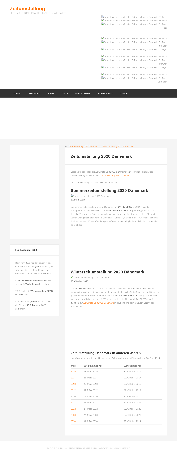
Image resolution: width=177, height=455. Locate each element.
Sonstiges (124, 93)
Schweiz (51, 93)
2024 (73, 421)
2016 (73, 371)
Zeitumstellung (27, 8)
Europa (65, 93)
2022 (73, 409)
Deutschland (34, 93)
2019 (73, 390)
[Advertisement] (88, 118)
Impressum (115, 448)
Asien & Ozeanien (83, 93)
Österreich (17, 93)
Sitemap (126, 448)
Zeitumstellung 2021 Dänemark (98, 303)
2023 (73, 415)
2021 (73, 403)
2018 (73, 384)
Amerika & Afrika (105, 93)
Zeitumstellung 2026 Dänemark (115, 175)
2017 (73, 378)
